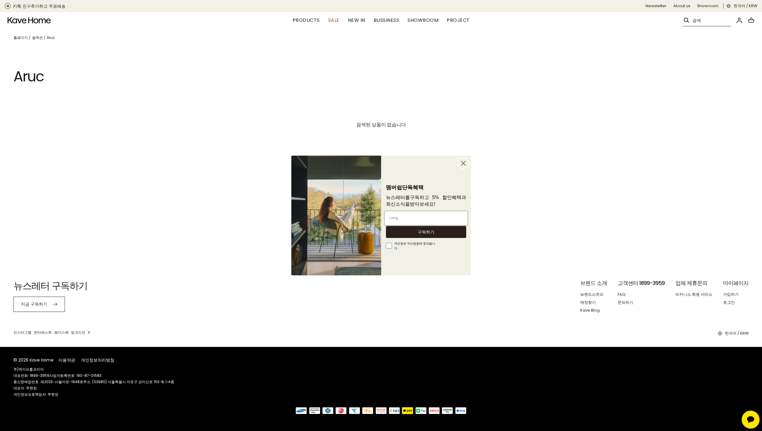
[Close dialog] (463, 163)
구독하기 (426, 232)
